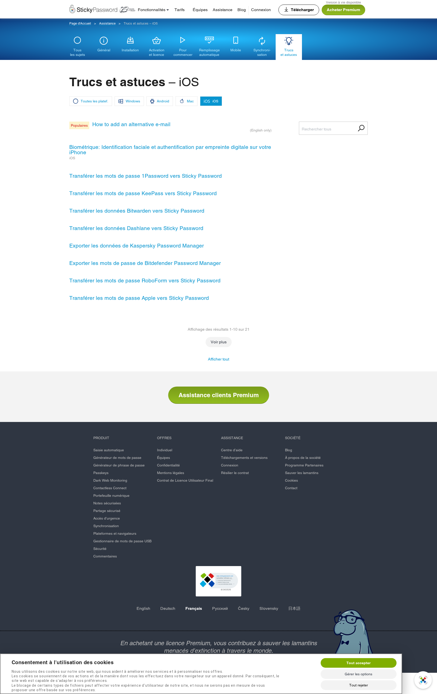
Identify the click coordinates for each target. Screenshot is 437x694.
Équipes (200, 9)
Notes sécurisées (107, 503)
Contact (291, 488)
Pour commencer (182, 52)
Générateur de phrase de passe (119, 465)
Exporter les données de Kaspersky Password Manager (136, 245)
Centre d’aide (232, 450)
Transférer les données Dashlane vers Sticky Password (136, 228)
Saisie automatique (108, 450)
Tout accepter (358, 663)
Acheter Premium (343, 9)
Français (193, 608)
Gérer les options (358, 674)
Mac (190, 101)
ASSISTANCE (232, 438)
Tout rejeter (358, 685)
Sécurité (99, 549)
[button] (218, 581)
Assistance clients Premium (219, 394)
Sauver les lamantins (301, 473)
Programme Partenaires (304, 465)
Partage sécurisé (106, 511)
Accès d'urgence (106, 518)
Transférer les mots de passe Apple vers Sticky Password (139, 298)
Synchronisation (106, 526)
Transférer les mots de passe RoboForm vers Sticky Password (145, 280)
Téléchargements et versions (244, 458)
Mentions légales (170, 473)
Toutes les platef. (94, 101)
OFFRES (164, 438)
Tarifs (179, 9)
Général (103, 50)
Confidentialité (168, 465)
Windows (133, 101)
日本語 (294, 608)
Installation (130, 50)
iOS (215, 101)
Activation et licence (156, 52)
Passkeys (100, 473)
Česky (243, 608)
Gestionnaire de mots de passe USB (122, 541)
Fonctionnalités (151, 9)
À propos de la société (303, 458)
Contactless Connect (109, 488)
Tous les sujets (77, 52)
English (143, 608)
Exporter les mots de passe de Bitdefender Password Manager (145, 263)
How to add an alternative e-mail (131, 124)
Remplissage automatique (209, 52)
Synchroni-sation (262, 52)
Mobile (235, 50)
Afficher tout (218, 359)
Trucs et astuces (288, 52)
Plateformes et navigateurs (114, 533)
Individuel (164, 450)
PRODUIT (101, 438)
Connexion (261, 9)
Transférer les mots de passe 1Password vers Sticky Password (145, 176)
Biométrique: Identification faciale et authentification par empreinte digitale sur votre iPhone (170, 149)
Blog (241, 9)
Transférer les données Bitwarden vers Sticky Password (136, 211)
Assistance (222, 9)
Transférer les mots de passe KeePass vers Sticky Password (143, 193)
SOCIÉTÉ (292, 438)
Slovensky (268, 608)
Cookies (291, 480)
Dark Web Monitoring (110, 480)
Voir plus (219, 342)
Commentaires (105, 556)
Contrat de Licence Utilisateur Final (185, 480)
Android (163, 101)
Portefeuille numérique (111, 496)
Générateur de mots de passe (117, 458)
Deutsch (167, 608)
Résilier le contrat (235, 473)
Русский (220, 608)
